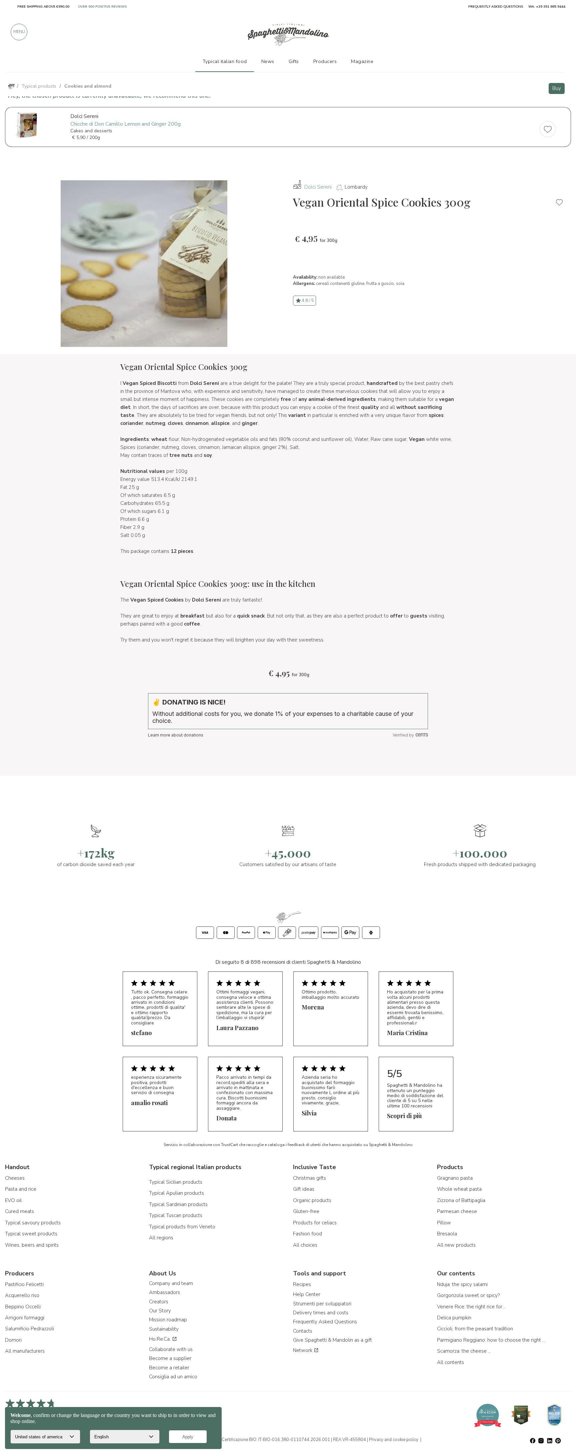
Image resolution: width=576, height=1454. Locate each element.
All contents (450, 1362)
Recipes (302, 1284)
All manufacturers (25, 1351)
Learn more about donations (175, 734)
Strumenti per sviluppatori (322, 1303)
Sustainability (164, 1329)
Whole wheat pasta (459, 1189)
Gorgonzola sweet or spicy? (468, 1295)
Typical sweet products (31, 1233)
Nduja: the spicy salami (462, 1284)
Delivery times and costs (320, 1312)
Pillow (444, 1222)
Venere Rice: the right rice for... (471, 1306)
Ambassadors (164, 1292)
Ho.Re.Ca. (160, 1339)
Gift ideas (303, 1189)
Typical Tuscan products (175, 1215)
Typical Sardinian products (178, 1204)
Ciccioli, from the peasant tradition (475, 1328)
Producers (325, 61)
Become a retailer (169, 1367)
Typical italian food (225, 61)
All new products (456, 1245)
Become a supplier (170, 1358)
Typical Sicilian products (175, 1182)
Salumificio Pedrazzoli (29, 1328)
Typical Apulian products (176, 1193)
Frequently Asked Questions (325, 1321)
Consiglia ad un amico (173, 1376)
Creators (158, 1301)
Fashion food (307, 1233)
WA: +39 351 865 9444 (546, 6)
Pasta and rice (20, 1189)
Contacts (302, 1331)
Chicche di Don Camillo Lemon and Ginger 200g (125, 124)
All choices (305, 1245)
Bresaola (447, 1233)
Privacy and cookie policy (393, 1440)
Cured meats (19, 1211)
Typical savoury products (33, 1222)
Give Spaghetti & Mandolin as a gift (332, 1340)
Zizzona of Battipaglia (461, 1200)
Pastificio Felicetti (24, 1284)
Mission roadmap (168, 1319)
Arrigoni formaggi (24, 1317)
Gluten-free (306, 1211)
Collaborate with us (171, 1349)
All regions (161, 1237)
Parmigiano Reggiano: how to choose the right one (492, 1340)
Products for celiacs (315, 1222)
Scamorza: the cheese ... (464, 1351)
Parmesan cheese (457, 1211)
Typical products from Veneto (182, 1226)
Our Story (160, 1310)
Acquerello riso (22, 1295)
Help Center (306, 1294)
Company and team (171, 1283)
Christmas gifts (309, 1178)
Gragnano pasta (455, 1178)
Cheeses (15, 1178)
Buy (556, 88)
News (267, 61)
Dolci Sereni (318, 187)
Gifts (294, 61)
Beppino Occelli (23, 1306)
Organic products (312, 1200)
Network (303, 1350)
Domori (13, 1340)
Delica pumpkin (454, 1317)
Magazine (362, 61)
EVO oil (13, 1200)
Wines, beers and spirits (32, 1245)
